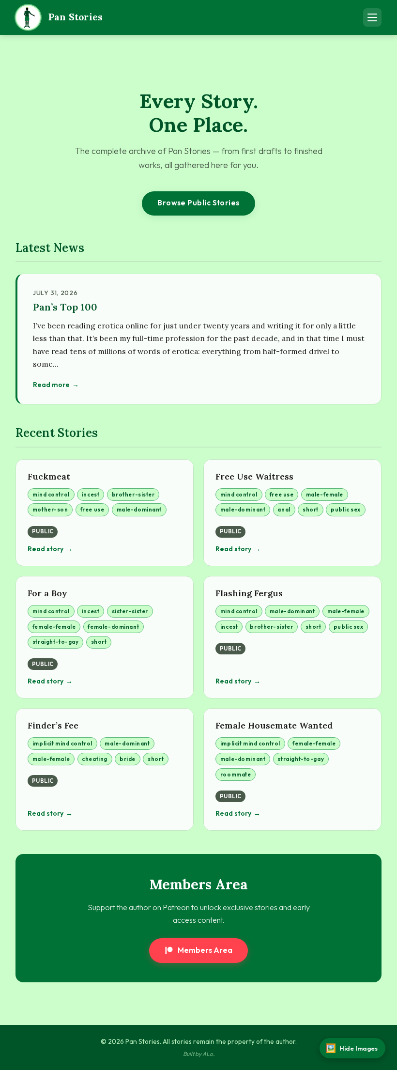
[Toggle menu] (372, 17)
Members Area (205, 950)
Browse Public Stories (198, 202)
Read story (45, 548)
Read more (51, 384)
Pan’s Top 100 (65, 307)
